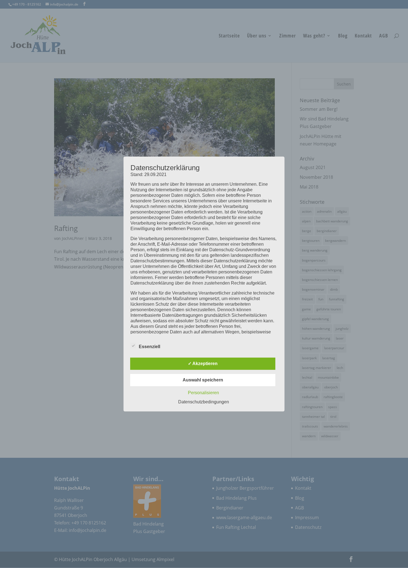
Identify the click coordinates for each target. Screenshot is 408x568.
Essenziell (149, 346)
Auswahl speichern (203, 380)
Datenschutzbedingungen (203, 401)
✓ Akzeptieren (203, 363)
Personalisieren (203, 392)
